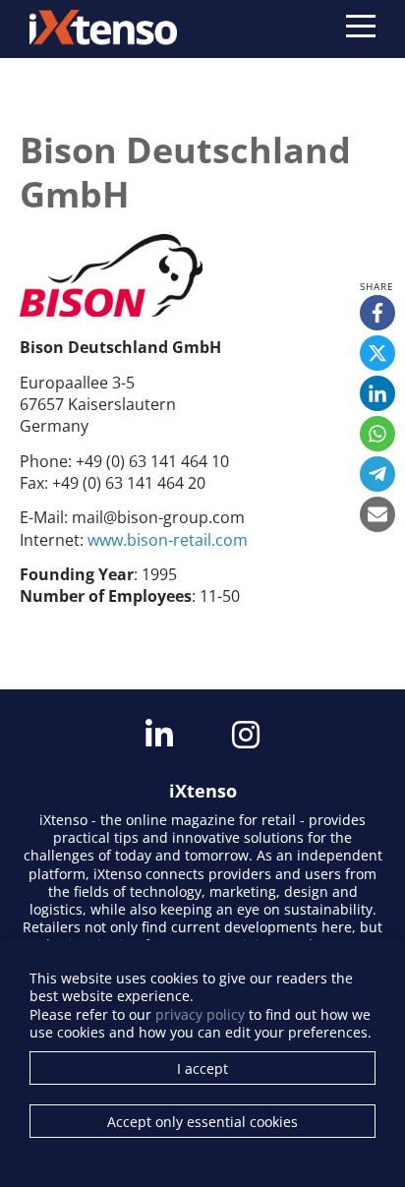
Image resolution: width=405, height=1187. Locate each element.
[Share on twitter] (377, 353)
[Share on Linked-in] (377, 393)
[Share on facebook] (377, 312)
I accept (202, 1068)
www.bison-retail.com (167, 540)
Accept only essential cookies (202, 1121)
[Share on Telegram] (377, 474)
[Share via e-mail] (377, 514)
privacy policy (200, 1014)
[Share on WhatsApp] (377, 433)
